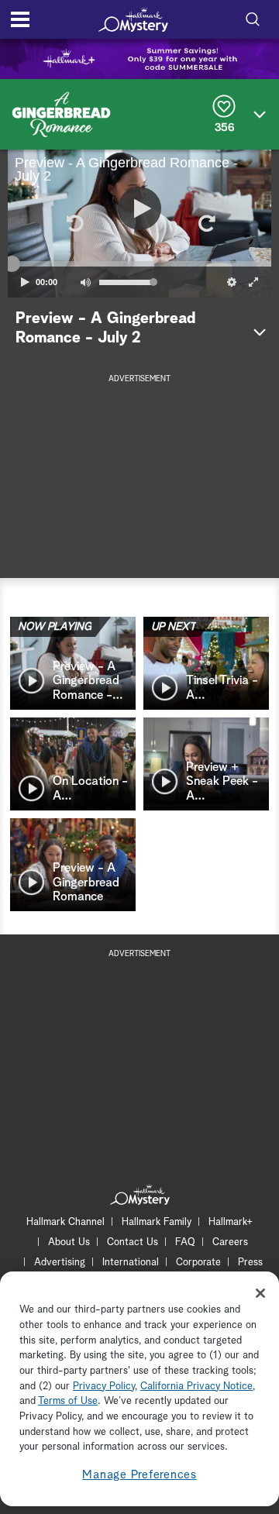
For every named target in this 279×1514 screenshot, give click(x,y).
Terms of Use (68, 1401)
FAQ (185, 1242)
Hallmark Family (156, 1222)
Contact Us (132, 1242)
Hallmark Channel (65, 1222)
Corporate (198, 1263)
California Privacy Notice (196, 1387)
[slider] (139, 264)
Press (250, 1263)
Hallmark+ (230, 1222)
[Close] (260, 1293)
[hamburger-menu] (20, 19)
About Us (69, 1242)
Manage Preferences (139, 1475)
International (130, 1263)
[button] (73, 223)
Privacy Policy (104, 1387)
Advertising (59, 1263)
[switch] (85, 282)
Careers (230, 1242)
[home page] (133, 19)
